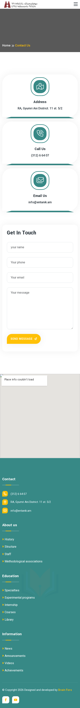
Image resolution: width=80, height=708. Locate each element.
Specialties (12, 590)
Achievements (14, 670)
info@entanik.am (40, 202)
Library (9, 619)
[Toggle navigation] (76, 4)
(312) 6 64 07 (40, 155)
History (9, 539)
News (8, 648)
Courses (10, 612)
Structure (10, 546)
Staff (8, 554)
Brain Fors (65, 690)
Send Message (22, 338)
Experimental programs (20, 597)
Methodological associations (23, 561)
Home (6, 45)
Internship (11, 605)
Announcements (15, 656)
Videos (9, 663)
